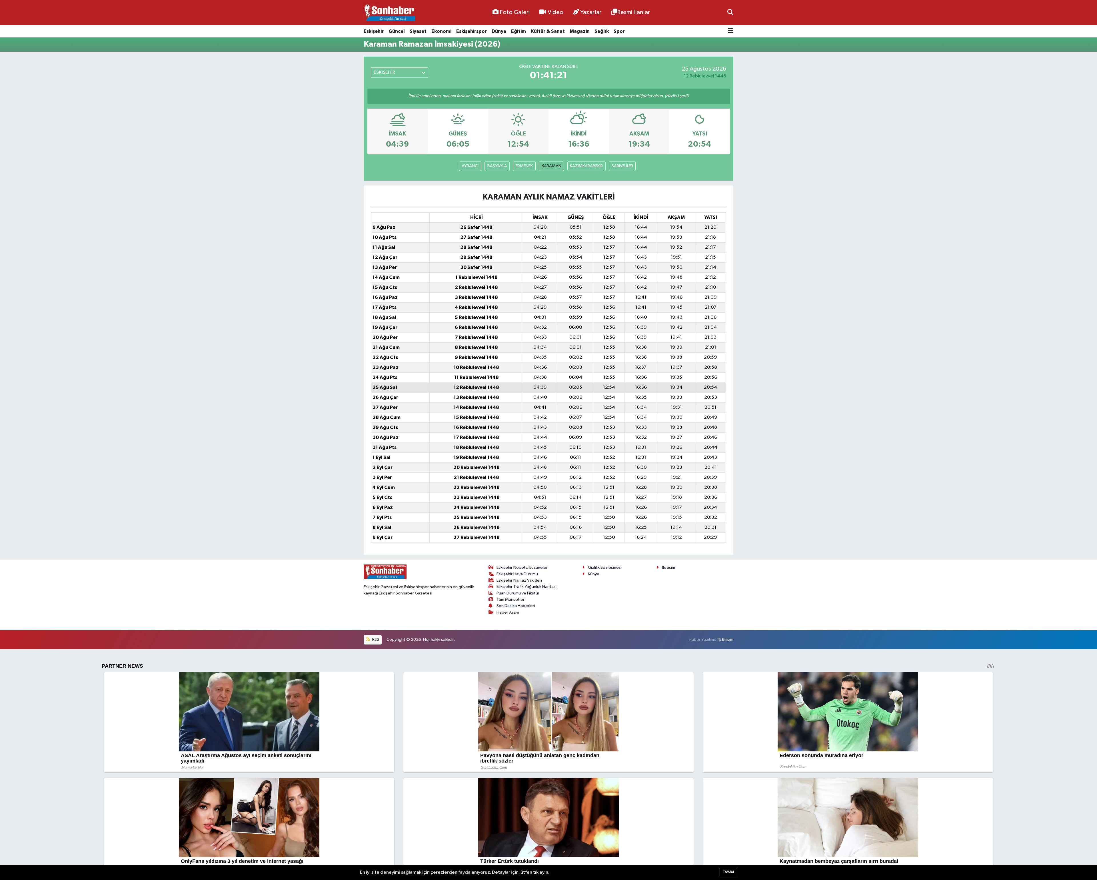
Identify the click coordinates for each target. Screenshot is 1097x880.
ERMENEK (524, 166)
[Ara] (730, 12)
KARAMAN (551, 166)
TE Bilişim (725, 639)
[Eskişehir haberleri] (389, 13)
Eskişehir (374, 31)
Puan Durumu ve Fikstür (518, 593)
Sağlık (601, 31)
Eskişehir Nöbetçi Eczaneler (522, 567)
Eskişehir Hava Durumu (517, 574)
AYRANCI (470, 166)
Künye (593, 574)
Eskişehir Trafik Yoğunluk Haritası (526, 586)
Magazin (580, 31)
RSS (375, 639)
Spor (619, 31)
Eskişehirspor (471, 31)
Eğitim (518, 31)
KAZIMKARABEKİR (586, 166)
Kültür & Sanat (548, 31)
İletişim (668, 567)
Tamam (728, 871)
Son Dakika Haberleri (516, 606)
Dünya (499, 31)
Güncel (397, 31)
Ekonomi (441, 31)
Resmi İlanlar (633, 12)
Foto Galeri (515, 12)
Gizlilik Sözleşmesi (605, 567)
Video (555, 12)
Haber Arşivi (508, 612)
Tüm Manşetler (511, 599)
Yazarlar (590, 12)
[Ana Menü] (730, 31)
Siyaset (418, 31)
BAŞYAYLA (497, 166)
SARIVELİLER (622, 166)
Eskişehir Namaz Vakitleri (519, 580)
